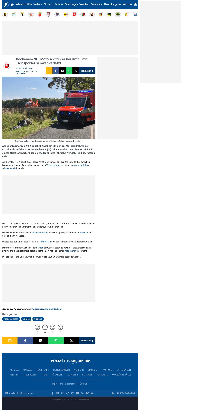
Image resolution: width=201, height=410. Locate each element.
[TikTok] (67, 393)
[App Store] (92, 393)
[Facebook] (52, 393)
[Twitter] (57, 393)
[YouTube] (77, 393)
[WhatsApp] (82, 393)
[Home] (6, 4)
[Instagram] (62, 393)
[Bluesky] (87, 393)
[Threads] (72, 393)
